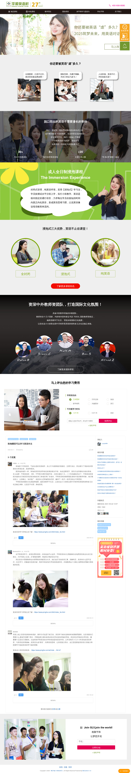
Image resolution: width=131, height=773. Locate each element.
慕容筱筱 (15, 632)
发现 (61, 767)
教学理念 (48, 11)
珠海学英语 (33, 439)
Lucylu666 (105, 443)
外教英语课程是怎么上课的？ (105, 474)
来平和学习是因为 (83, 11)
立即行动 (96, 747)
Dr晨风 (15, 463)
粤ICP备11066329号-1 (57, 770)
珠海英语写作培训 (13, 439)
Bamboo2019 (16, 551)
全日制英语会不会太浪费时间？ (106, 487)
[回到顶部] (125, 46)
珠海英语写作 (24, 439)
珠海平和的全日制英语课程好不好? (107, 490)
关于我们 (118, 11)
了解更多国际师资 (65, 369)
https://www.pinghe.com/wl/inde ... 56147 (46, 650)
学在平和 (100, 11)
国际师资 (65, 11)
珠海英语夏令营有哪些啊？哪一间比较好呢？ (109, 483)
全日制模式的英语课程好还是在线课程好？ (109, 471)
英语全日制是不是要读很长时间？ (106, 493)
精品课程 (14, 11)
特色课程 (31, 11)
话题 (65, 767)
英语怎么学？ (101, 468)
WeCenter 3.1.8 (86, 770)
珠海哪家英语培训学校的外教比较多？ (107, 459)
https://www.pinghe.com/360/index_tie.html (49, 532)
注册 (58, 709)
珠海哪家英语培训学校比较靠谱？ (106, 456)
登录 (53, 709)
